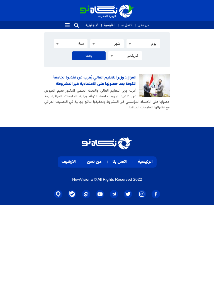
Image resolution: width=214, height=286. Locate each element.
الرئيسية (145, 161)
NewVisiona (82, 179)
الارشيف (69, 161)
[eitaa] (86, 194)
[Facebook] (156, 194)
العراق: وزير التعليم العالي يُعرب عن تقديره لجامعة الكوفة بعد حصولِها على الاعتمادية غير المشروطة (94, 80)
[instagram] (142, 194)
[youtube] (100, 194)
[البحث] (76, 25)
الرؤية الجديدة (122, 6)
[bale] (72, 194)
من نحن (144, 25)
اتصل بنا (126, 25)
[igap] (58, 194)
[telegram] (114, 194)
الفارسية (109, 25)
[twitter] (128, 194)
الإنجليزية (92, 25)
